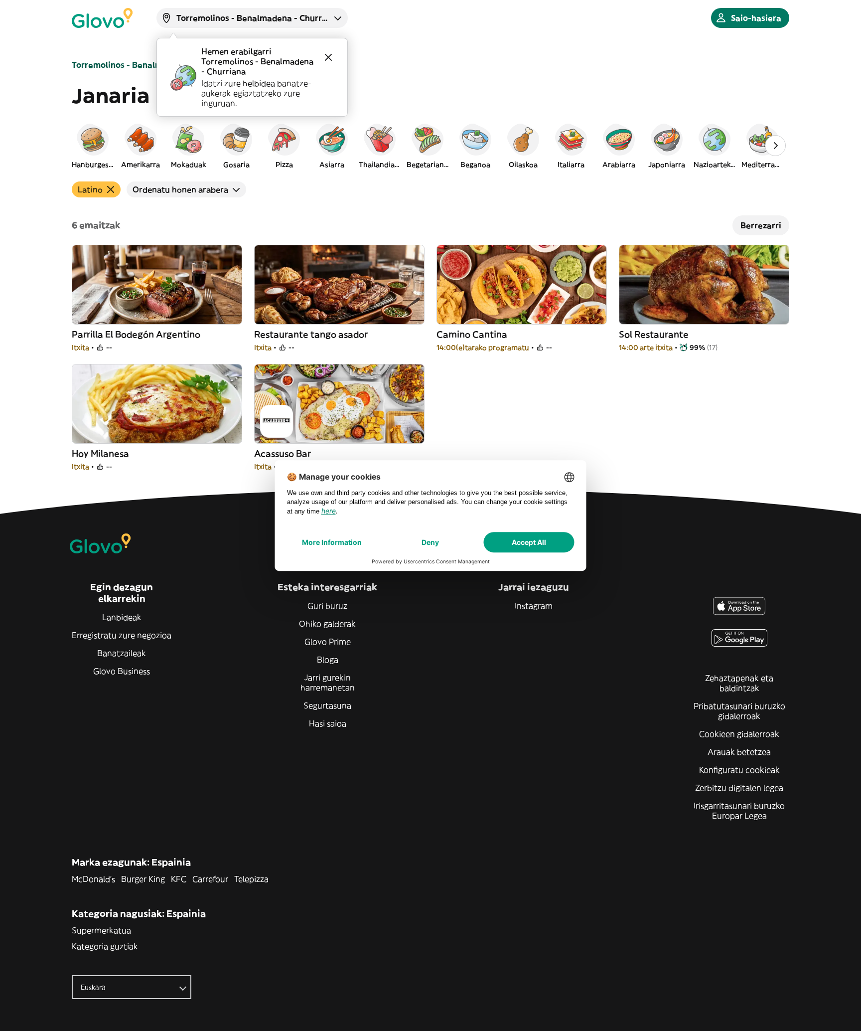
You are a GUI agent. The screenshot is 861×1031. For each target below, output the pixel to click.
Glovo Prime (327, 642)
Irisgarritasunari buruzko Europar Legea (739, 811)
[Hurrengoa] (775, 146)
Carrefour (210, 879)
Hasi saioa (327, 723)
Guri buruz (327, 606)
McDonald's (93, 879)
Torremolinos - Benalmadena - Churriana (153, 65)
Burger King (143, 879)
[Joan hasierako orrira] (102, 18)
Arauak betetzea (739, 752)
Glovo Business (121, 671)
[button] (93, 146)
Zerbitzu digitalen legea (739, 788)
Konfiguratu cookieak (739, 770)
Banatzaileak (121, 653)
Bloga (327, 660)
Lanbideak (122, 617)
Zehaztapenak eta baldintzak (739, 683)
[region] (430, 146)
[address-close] (328, 57)
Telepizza (251, 879)
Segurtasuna (327, 705)
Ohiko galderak (327, 624)
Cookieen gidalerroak (739, 734)
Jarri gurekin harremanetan (327, 682)
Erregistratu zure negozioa (121, 635)
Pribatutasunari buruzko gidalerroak (739, 711)
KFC (178, 879)
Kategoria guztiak (105, 946)
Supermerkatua (101, 930)
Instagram (534, 606)
